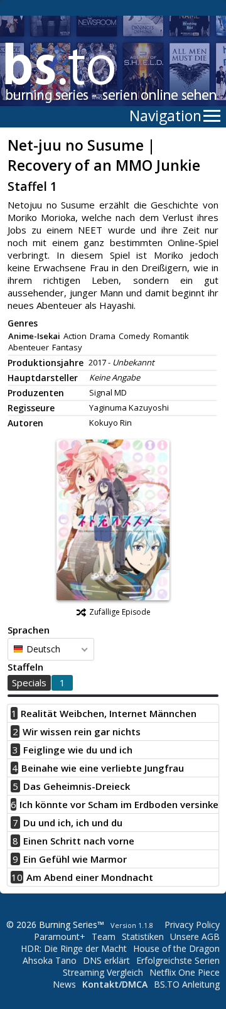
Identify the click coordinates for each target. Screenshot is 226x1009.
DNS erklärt (106, 960)
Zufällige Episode (120, 612)
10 (17, 877)
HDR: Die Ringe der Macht (74, 948)
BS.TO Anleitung (187, 984)
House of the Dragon (176, 948)
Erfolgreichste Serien (178, 960)
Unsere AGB (195, 936)
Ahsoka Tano (50, 960)
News (64, 984)
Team (104, 936)
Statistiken (143, 936)
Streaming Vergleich (103, 972)
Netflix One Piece (184, 972)
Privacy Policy (192, 925)
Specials (29, 682)
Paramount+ (59, 936)
